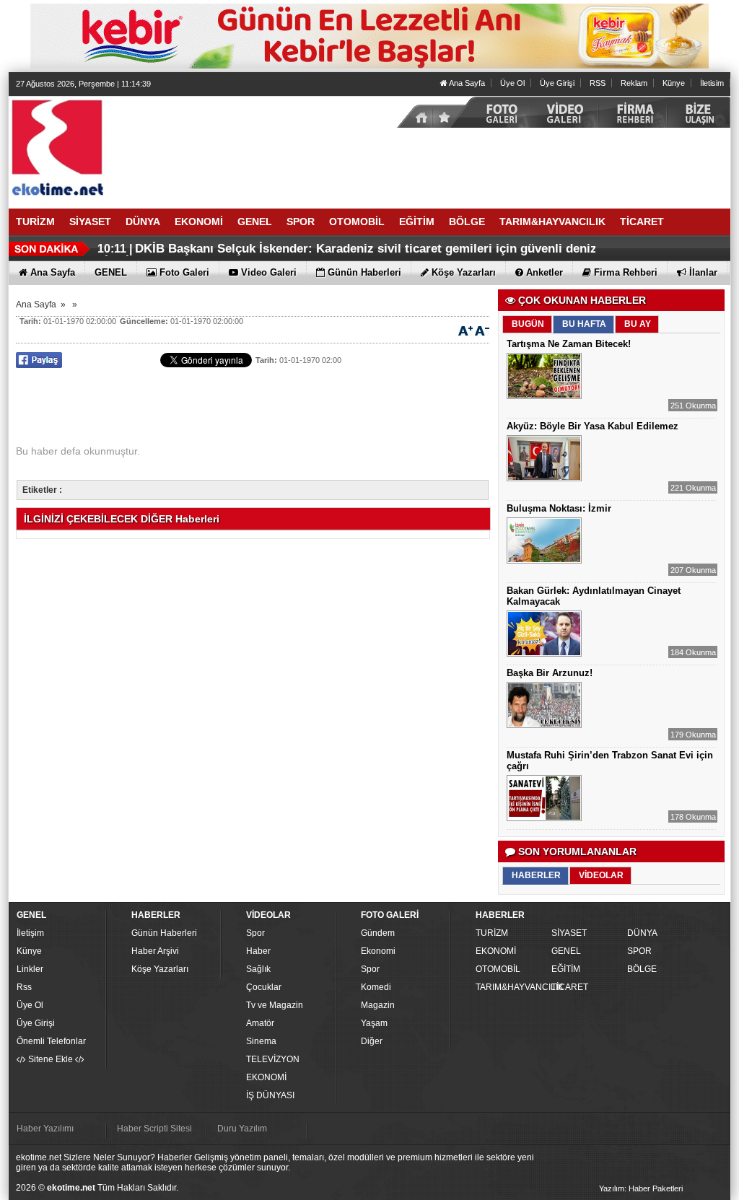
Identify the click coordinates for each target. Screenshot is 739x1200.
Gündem (378, 933)
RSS (597, 83)
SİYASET (569, 933)
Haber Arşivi (155, 951)
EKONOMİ (266, 1077)
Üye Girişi (557, 83)
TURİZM (492, 933)
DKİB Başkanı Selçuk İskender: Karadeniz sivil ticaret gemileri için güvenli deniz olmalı (347, 254)
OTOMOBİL (498, 969)
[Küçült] (482, 329)
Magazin (378, 1005)
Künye (674, 83)
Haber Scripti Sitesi (154, 1129)
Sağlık (258, 969)
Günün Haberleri (164, 933)
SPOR (639, 951)
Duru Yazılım (242, 1129)
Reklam (634, 83)
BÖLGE (642, 969)
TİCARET (569, 987)
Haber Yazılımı (45, 1129)
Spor (255, 933)
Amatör (260, 1023)
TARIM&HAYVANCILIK (512, 987)
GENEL (566, 951)
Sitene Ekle (50, 1059)
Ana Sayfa (466, 83)
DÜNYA (642, 933)
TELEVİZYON (272, 1059)
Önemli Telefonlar (51, 1041)
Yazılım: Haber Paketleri (641, 1188)
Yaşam (374, 1023)
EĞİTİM (565, 969)
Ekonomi (378, 951)
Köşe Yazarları (159, 969)
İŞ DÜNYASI (270, 1095)
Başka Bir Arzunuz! (549, 672)
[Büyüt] (465, 329)
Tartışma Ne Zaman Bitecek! (569, 343)
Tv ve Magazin (274, 1005)
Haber (258, 951)
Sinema (261, 1041)
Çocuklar (263, 987)
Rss (24, 987)
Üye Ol (512, 83)
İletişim (30, 933)
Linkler (30, 969)
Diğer (371, 1041)
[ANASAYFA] (167, 146)
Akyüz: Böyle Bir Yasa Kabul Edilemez (592, 426)
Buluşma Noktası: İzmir (559, 508)
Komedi (376, 987)
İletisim (712, 83)
